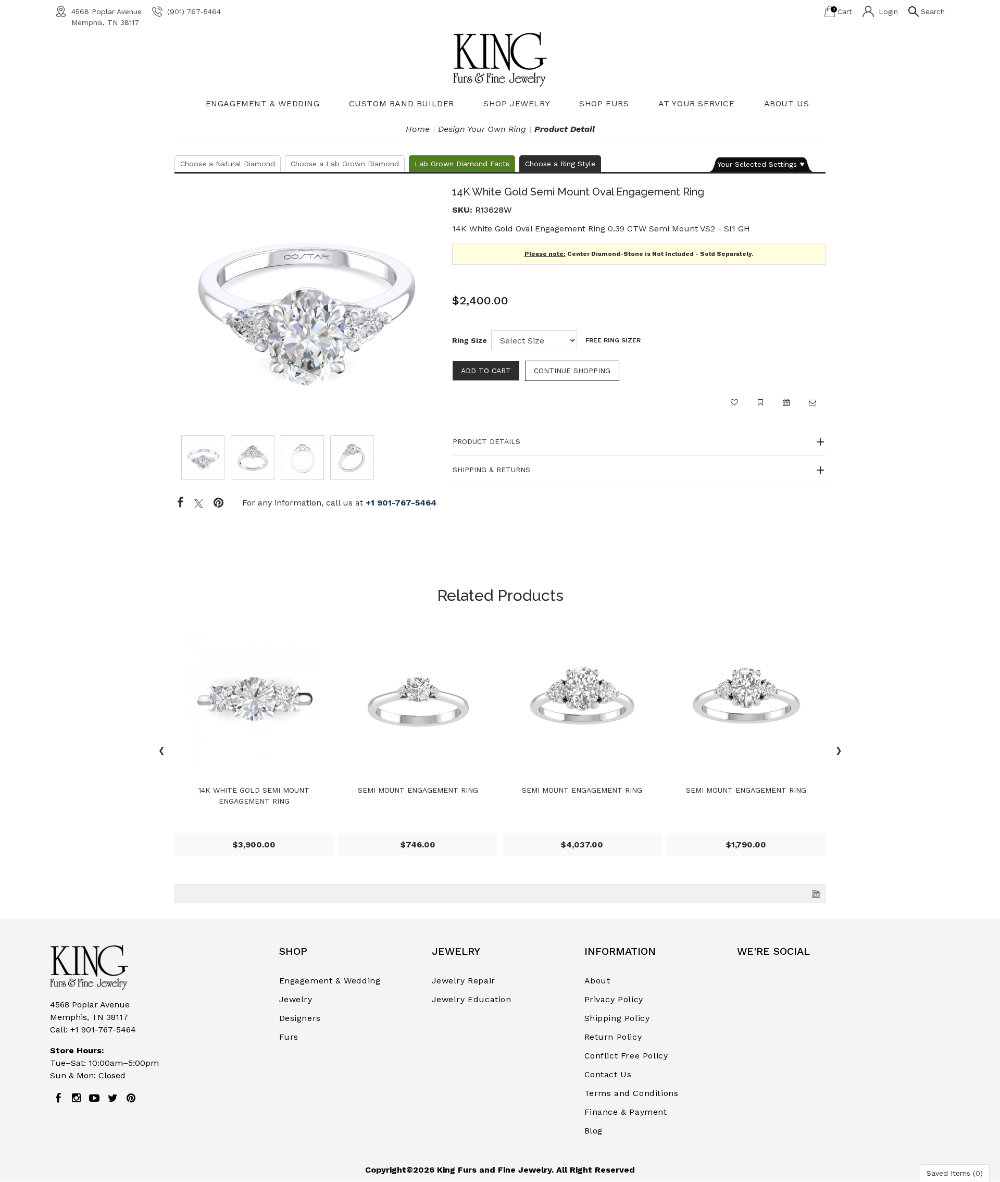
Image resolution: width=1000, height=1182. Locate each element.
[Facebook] (180, 503)
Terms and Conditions (631, 1093)
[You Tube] (94, 1098)
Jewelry (295, 999)
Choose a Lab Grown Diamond (345, 163)
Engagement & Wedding (263, 103)
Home (418, 129)
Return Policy (613, 1037)
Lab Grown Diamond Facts (462, 163)
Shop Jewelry (516, 103)
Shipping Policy (617, 1018)
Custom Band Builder (401, 103)
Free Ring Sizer (613, 340)
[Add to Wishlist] (734, 407)
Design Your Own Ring (482, 129)
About (597, 981)
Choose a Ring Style (560, 163)
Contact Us (608, 1074)
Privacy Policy (613, 999)
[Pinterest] (131, 1098)
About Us (786, 103)
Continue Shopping (572, 370)
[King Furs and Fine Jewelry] (500, 59)
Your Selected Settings (757, 164)
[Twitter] (198, 503)
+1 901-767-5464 (401, 503)
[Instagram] (76, 1098)
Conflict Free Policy (626, 1056)
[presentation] (161, 752)
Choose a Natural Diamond (227, 163)
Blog (593, 1131)
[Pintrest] (218, 503)
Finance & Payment (625, 1112)
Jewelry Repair (463, 981)
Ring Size (469, 340)
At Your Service (696, 103)
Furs (288, 1037)
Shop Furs (604, 103)
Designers (300, 1018)
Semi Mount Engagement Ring (418, 790)
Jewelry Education (471, 999)
